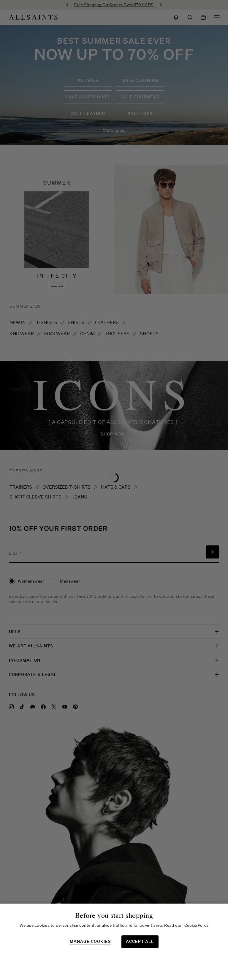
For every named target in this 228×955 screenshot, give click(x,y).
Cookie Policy (196, 925)
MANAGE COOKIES (90, 941)
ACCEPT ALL (140, 941)
